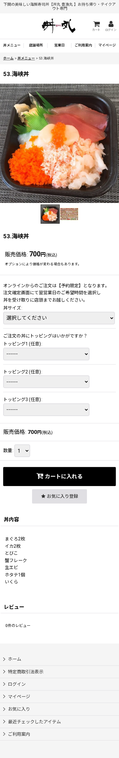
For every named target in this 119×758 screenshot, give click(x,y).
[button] (50, 214)
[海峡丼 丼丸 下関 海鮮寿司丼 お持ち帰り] (59, 143)
